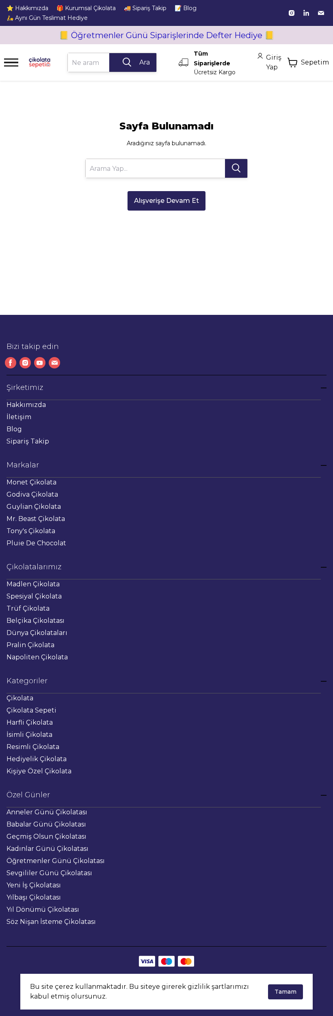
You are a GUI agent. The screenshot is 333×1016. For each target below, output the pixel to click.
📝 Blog (186, 8)
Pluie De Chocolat (36, 543)
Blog (14, 429)
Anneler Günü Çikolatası (46, 812)
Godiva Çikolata (32, 494)
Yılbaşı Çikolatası (33, 897)
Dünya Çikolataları (36, 633)
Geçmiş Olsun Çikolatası (46, 836)
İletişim (18, 417)
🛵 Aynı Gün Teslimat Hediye (47, 18)
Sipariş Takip (27, 441)
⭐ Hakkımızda (27, 8)
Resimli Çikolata (32, 747)
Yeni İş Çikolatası (33, 885)
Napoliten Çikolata (37, 657)
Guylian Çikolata (33, 506)
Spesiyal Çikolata (34, 596)
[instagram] (291, 13)
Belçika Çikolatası (35, 620)
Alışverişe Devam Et (166, 200)
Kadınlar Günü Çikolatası (47, 848)
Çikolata (19, 698)
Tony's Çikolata (30, 531)
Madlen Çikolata (33, 584)
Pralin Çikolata (30, 645)
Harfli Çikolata (29, 722)
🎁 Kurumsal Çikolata (86, 8)
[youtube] (39, 362)
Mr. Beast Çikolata (35, 519)
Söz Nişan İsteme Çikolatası (51, 922)
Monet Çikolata (31, 482)
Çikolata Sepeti (31, 710)
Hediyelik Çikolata (36, 759)
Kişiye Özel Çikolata (38, 771)
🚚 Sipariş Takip (145, 8)
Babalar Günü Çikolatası (46, 824)
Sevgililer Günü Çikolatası (49, 873)
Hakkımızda (26, 405)
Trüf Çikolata (28, 608)
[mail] (321, 13)
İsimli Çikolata (29, 734)
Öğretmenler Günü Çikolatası (55, 861)
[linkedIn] (306, 13)
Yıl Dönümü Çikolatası (42, 909)
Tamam (285, 991)
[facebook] (10, 362)
